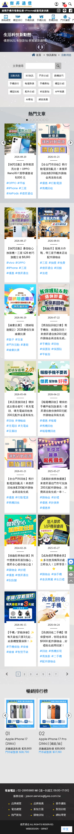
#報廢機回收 (48, 431)
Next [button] (70, 143)
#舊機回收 (46, 188)
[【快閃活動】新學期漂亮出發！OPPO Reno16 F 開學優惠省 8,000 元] (20, 139)
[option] (20, 161)
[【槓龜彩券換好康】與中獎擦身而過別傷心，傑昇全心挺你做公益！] (20, 530)
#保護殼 (45, 349)
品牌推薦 (39, 803)
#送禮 (44, 273)
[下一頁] (67, 674)
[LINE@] (64, 10)
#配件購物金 (48, 661)
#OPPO (11, 183)
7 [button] (44, 120)
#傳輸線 (20, 420)
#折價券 (53, 502)
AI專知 (29, 99)
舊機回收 (53, 20)
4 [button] (35, 120)
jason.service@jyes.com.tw (43, 796)
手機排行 (14, 83)
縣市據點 (61, 803)
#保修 (24, 647)
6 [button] (41, 120)
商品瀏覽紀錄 (71, 574)
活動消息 (15, 75)
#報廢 (52, 420)
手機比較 (41, 20)
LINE (71, 568)
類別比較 (61, 809)
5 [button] (38, 120)
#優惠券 (45, 508)
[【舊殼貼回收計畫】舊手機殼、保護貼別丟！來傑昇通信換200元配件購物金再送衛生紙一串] (54, 300)
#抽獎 (52, 263)
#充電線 (23, 426)
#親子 (10, 339)
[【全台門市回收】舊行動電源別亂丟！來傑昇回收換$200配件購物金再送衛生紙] (54, 139)
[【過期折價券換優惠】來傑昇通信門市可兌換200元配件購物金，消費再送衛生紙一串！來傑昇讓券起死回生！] (54, 453)
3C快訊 (29, 75)
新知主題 (39, 809)
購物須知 (39, 815)
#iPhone (12, 188)
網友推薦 (43, 99)
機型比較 (14, 91)
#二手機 (56, 656)
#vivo (10, 263)
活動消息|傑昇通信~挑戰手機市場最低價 (21, 6)
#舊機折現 (55, 651)
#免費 (61, 263)
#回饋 (58, 268)
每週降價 (29, 83)
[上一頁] (6, 674)
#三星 (23, 188)
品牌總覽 (16, 803)
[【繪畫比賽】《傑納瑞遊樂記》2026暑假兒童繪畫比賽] (20, 300)
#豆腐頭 (11, 431)
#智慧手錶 (21, 652)
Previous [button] (3, 143)
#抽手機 (56, 574)
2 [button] (30, 120)
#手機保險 (13, 647)
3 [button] (33, 120)
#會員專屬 (46, 579)
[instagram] (58, 10)
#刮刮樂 (11, 580)
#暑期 (24, 345)
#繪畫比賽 (13, 350)
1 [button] (27, 120)
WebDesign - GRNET (37, 828)
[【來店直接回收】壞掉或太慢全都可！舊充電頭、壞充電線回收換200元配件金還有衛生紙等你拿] (20, 377)
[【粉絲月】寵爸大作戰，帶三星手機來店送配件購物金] (54, 223)
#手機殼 (45, 344)
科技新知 (44, 91)
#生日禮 (59, 579)
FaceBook (71, 562)
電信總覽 (16, 809)
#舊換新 (45, 656)
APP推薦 (59, 91)
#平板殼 (45, 354)
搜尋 (70, 4)
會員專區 (57, 4)
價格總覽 (6, 20)
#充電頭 (11, 426)
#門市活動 (13, 345)
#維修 (10, 652)
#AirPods (12, 193)
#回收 (55, 344)
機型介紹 (59, 83)
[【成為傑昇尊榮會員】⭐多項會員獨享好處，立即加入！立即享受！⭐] (54, 530)
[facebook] (70, 10)
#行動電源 (55, 183)
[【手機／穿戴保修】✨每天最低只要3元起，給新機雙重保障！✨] (20, 607)
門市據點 (65, 20)
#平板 (21, 183)
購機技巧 (59, 75)
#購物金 (45, 497)
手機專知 (44, 83)
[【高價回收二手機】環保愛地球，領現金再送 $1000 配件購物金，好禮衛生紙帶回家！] (54, 607)
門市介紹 (43, 75)
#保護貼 (56, 349)
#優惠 (44, 183)
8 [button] (47, 120)
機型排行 (17, 20)
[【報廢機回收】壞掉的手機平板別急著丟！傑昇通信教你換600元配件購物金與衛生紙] (54, 377)
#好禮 (55, 497)
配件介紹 (29, 91)
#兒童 (19, 339)
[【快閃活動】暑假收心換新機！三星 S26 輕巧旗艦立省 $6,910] (20, 223)
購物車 (65, 5)
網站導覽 (61, 815)
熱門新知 (16, 815)
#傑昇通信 (26, 193)
